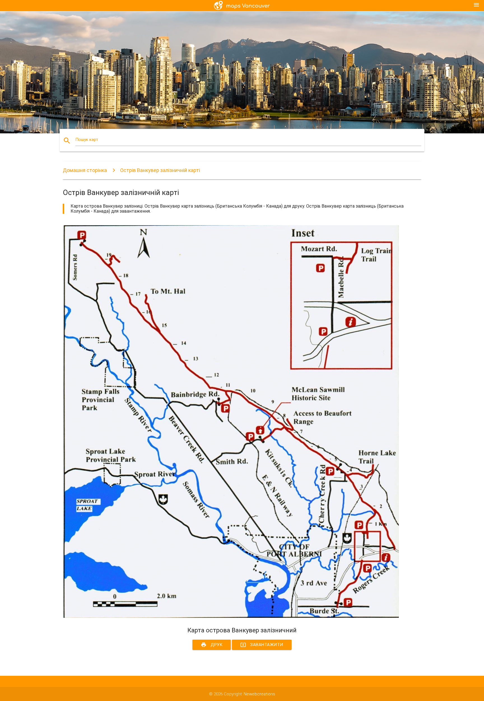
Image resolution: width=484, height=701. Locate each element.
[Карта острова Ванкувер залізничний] (231, 616)
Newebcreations (259, 694)
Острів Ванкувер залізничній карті (160, 170)
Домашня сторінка (85, 170)
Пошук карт (86, 139)
